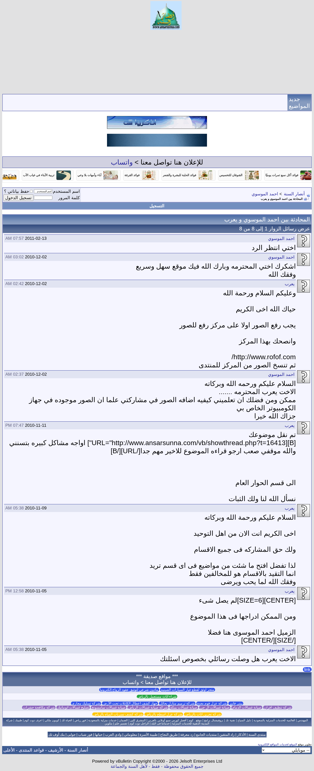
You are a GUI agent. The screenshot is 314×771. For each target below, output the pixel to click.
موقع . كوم (195, 720)
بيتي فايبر (235, 703)
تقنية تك (230, 720)
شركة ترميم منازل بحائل (177, 703)
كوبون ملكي (52, 720)
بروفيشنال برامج (213, 720)
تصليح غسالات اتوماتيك (73, 707)
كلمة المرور (69, 197)
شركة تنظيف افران (277, 707)
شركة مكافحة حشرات (39, 707)
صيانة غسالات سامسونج (108, 707)
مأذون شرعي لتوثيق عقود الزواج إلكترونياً (129, 690)
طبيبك (18, 720)
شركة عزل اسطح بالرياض (163, 714)
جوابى (71, 734)
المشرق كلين (138, 720)
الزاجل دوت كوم (139, 723)
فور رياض (80, 720)
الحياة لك (67, 720)
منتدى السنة (257, 734)
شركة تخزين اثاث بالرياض (203, 714)
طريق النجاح (169, 734)
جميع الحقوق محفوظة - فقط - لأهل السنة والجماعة (157, 766)
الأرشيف (55, 750)
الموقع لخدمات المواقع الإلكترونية (277, 744)
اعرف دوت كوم (33, 720)
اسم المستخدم (66, 191)
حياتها (99, 734)
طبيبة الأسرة (149, 734)
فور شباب (85, 734)
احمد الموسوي (265, 193)
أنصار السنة (294, 193)
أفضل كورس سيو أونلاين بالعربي (167, 720)
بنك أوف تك (56, 734)
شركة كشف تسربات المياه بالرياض (118, 714)
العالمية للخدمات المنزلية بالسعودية (274, 720)
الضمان (123, 720)
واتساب (122, 162)
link (307, 669)
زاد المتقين (227, 734)
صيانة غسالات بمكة (183, 707)
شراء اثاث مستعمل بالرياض (157, 696)
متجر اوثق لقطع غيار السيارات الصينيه (187, 690)
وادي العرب (113, 734)
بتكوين (108, 723)
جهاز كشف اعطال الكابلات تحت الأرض (130, 703)
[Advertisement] (157, 62)
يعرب (290, 283)
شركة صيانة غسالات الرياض (148, 707)
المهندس (303, 720)
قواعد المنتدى (31, 750)
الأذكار (241, 734)
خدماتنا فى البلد (160, 723)
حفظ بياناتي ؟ (16, 191)
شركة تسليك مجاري (86, 703)
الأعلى (9, 750)
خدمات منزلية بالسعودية (102, 720)
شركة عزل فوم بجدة (211, 703)
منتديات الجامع (206, 734)
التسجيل (157, 205)
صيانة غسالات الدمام (246, 707)
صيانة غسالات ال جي (214, 707)
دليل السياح (244, 720)
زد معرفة (187, 734)
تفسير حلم (121, 723)
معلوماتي (130, 734)
